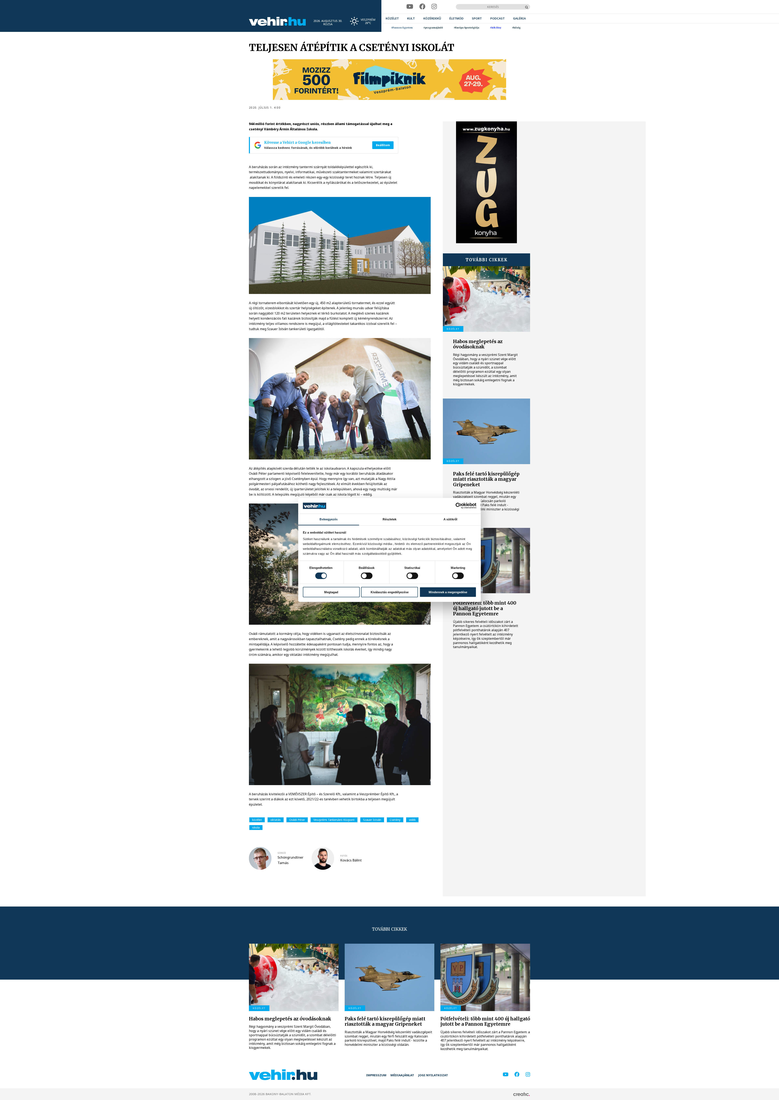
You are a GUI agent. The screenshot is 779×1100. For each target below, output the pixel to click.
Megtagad (331, 592)
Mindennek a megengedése (448, 592)
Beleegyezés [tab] (329, 519)
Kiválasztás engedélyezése (390, 592)
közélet (257, 820)
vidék (412, 820)
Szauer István (372, 820)
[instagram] (434, 6)
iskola (256, 827)
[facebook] (422, 6)
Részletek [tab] (390, 519)
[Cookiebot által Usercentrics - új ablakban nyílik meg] (458, 506)
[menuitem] (392, 18)
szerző (282, 852)
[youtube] (409, 6)
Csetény (395, 820)
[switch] (366, 576)
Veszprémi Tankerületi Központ (334, 820)
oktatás (275, 820)
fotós (343, 855)
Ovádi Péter (297, 820)
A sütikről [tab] (450, 519)
